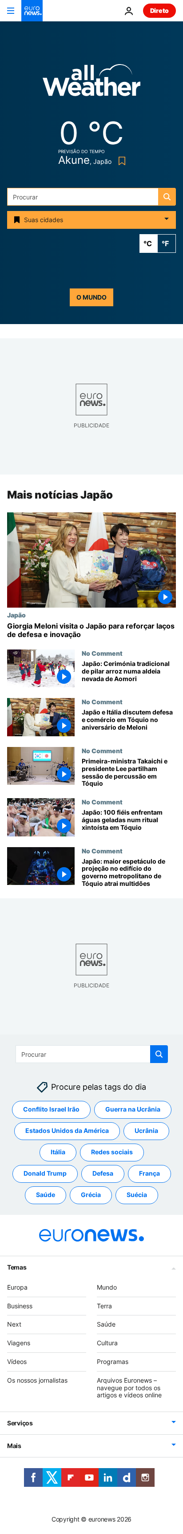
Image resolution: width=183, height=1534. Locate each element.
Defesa (102, 1173)
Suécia (137, 1194)
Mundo (107, 1287)
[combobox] (91, 197)
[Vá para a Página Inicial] (32, 10)
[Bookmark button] (120, 161)
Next (14, 1324)
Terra (104, 1306)
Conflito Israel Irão (51, 1109)
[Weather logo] (91, 83)
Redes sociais (112, 1152)
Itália (58, 1152)
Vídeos (17, 1361)
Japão (16, 614)
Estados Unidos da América (67, 1130)
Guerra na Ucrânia (132, 1109)
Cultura (107, 1343)
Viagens (18, 1343)
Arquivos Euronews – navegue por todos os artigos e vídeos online (129, 1387)
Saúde (45, 1194)
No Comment (102, 653)
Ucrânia (146, 1130)
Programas (112, 1361)
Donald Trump (45, 1173)
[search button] (167, 197)
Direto (159, 10)
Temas (17, 1267)
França (149, 1173)
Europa (17, 1287)
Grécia (91, 1194)
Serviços (20, 1423)
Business (19, 1306)
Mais (14, 1445)
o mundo (91, 297)
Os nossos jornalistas (37, 1380)
